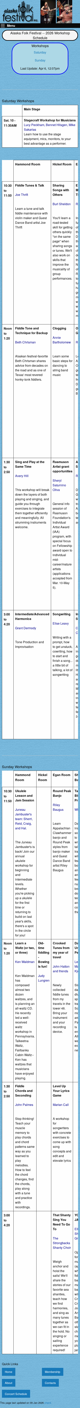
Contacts (50, 1383)
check (47, 1403)
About (8, 1383)
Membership (52, 1372)
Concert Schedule (16, 1394)
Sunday (40, 60)
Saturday (40, 52)
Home (8, 1372)
